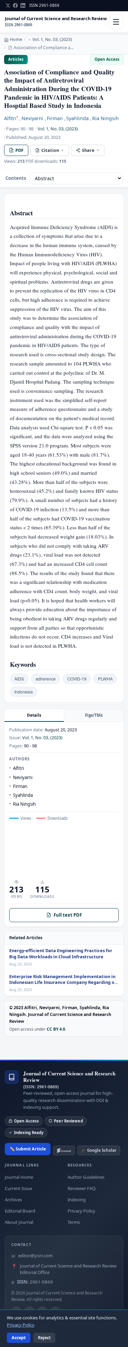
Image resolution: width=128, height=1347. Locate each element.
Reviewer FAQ (82, 1188)
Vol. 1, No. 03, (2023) (52, 39)
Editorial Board (20, 1211)
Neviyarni (32, 118)
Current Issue (18, 1188)
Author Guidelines (86, 1177)
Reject (44, 1338)
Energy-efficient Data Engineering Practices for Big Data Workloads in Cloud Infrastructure (60, 954)
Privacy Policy (81, 1211)
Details (34, 715)
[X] (7, 5)
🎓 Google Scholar (98, 1150)
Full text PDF (68, 915)
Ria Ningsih (105, 118)
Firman (55, 118)
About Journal (19, 1222)
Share (88, 150)
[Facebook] (15, 5)
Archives (13, 1199)
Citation (50, 150)
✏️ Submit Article (28, 1149)
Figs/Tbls (94, 715)
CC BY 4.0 (56, 1029)
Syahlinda (77, 118)
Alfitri (11, 118)
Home (16, 39)
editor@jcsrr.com (35, 1255)
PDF (19, 150)
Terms (74, 1222)
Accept (19, 1338)
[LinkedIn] (22, 5)
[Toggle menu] (116, 22)
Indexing (77, 1199)
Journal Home (19, 1177)
